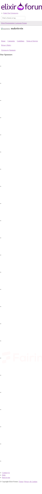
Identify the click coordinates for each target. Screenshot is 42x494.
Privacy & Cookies (30, 482)
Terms (21, 482)
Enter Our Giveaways (10, 13)
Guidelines (20, 41)
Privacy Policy (6, 45)
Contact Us (6, 473)
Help (3, 475)
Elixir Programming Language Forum (14, 23)
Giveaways (5, 50)
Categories (11, 41)
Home (3, 41)
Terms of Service (32, 41)
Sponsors (12, 50)
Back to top (6, 477)
